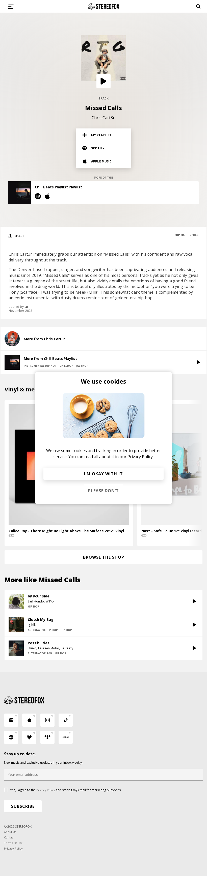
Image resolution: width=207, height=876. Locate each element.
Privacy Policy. (140, 456)
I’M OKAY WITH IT (103, 474)
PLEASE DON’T (103, 490)
